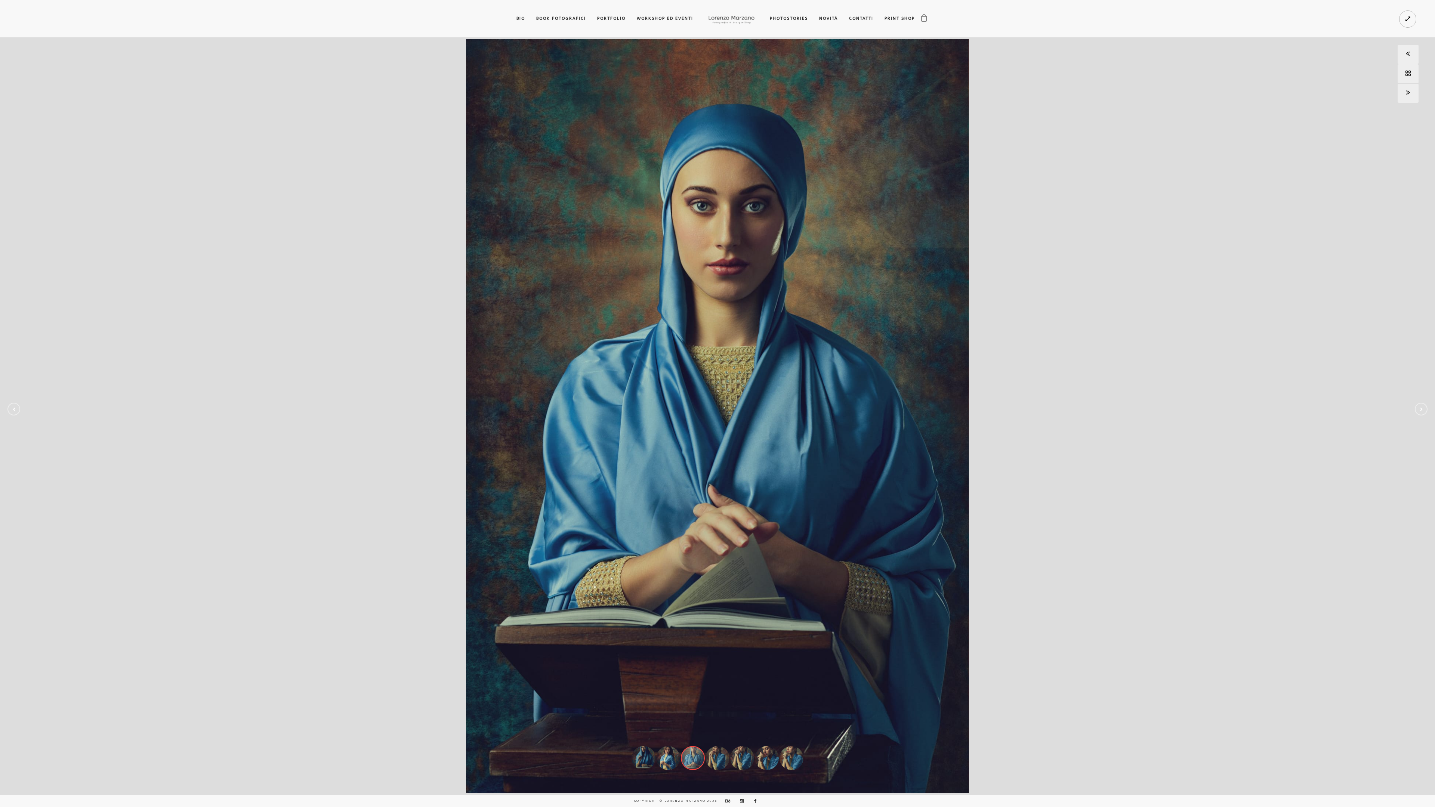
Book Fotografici (561, 18)
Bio (520, 18)
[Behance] (727, 801)
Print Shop (900, 18)
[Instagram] (740, 801)
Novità (828, 18)
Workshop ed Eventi (665, 18)
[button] (13, 409)
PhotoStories (789, 18)
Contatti (861, 18)
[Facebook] (753, 801)
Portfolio (611, 18)
